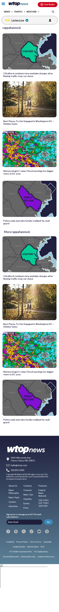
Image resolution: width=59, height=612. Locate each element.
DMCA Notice (33, 546)
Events (26, 503)
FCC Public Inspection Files (20, 551)
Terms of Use (35, 542)
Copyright (47, 542)
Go (48, 522)
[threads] (47, 531)
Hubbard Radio (19, 546)
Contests (27, 485)
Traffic (18, 12)
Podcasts (42, 485)
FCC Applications (41, 551)
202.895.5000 (17, 470)
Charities (27, 499)
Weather (31, 12)
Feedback (10, 542)
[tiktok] (31, 531)
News (7, 12)
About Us (13, 485)
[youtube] (39, 531)
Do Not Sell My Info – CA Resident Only (19, 556)
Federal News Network (42, 493)
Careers (12, 502)
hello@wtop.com (19, 465)
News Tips (28, 494)
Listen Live (17, 20)
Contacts (27, 490)
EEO (43, 546)
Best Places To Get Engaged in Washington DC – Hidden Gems (28, 122)
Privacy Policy (22, 542)
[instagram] (16, 531)
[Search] (53, 11)
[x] (23, 531)
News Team (14, 497)
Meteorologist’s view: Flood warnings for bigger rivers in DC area (28, 172)
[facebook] (8, 531)
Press (25, 508)
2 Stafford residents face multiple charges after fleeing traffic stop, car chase (28, 74)
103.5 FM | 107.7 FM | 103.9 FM (43, 503)
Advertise (13, 506)
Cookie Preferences (45, 556)
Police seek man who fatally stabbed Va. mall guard (26, 222)
